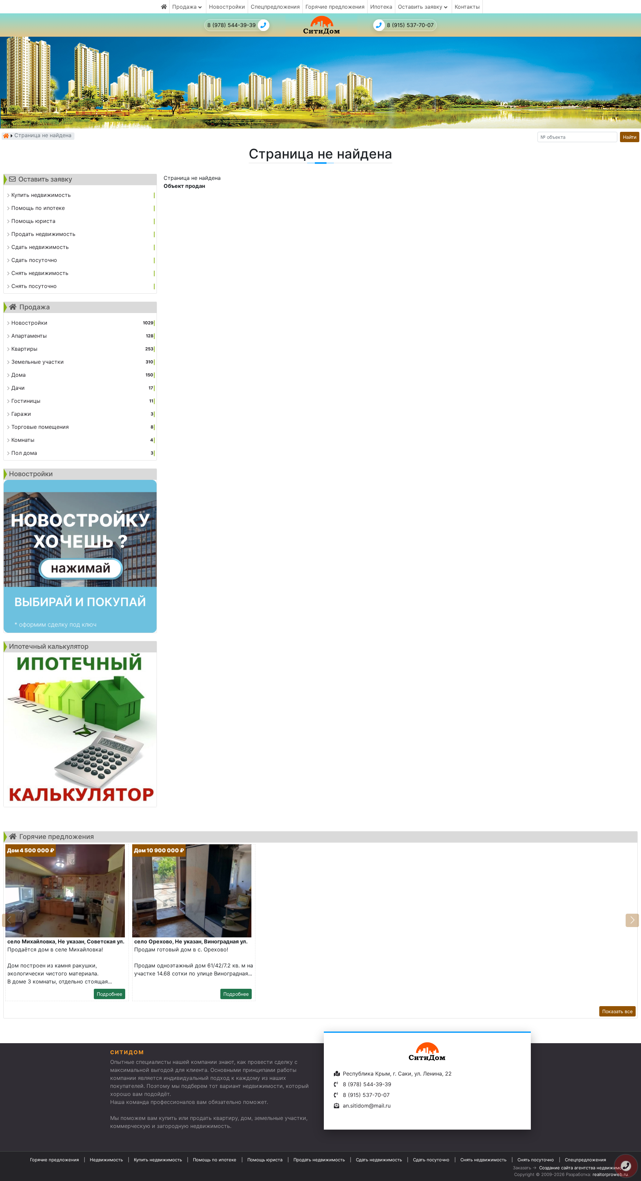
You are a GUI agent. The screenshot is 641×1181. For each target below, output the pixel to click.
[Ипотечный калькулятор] (80, 729)
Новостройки (227, 6)
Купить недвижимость (158, 1159)
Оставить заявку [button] (421, 6)
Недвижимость (106, 1159)
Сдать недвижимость (379, 1159)
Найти (629, 137)
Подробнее (109, 994)
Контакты (467, 6)
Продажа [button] (185, 6)
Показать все (617, 1011)
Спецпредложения (275, 6)
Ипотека (381, 6)
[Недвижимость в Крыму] (6, 135)
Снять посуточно (535, 1159)
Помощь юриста (264, 1159)
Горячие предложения (335, 6)
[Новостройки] (80, 556)
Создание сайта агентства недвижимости (584, 1167)
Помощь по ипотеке (214, 1159)
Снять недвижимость (483, 1159)
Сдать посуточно (431, 1159)
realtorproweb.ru (610, 1174)
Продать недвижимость (319, 1159)
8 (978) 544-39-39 (231, 25)
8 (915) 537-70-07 (410, 25)
